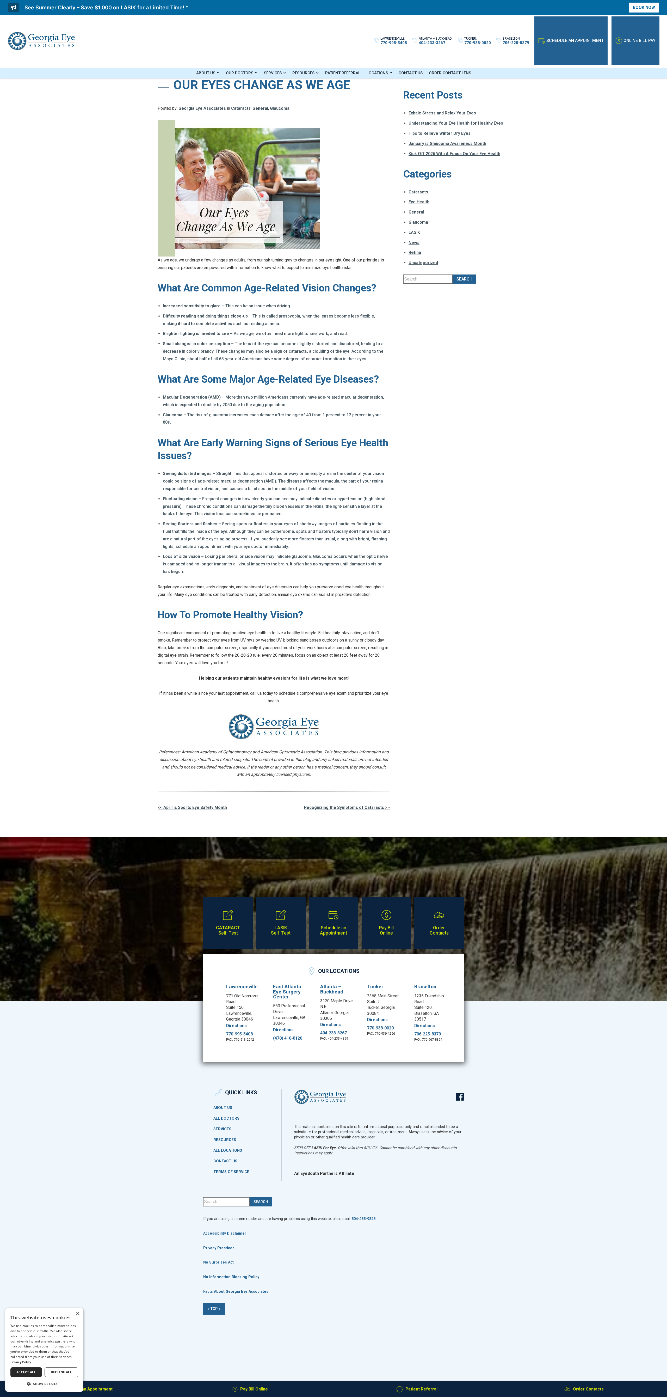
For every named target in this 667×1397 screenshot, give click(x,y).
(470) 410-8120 (287, 1038)
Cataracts (241, 108)
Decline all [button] (61, 1372)
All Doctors (226, 1119)
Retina (415, 252)
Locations (377, 73)
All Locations (227, 1151)
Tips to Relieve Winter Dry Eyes (440, 133)
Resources (303, 73)
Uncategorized (423, 262)
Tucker (375, 987)
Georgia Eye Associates (202, 108)
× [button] (77, 1314)
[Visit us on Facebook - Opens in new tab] (460, 1097)
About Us (205, 73)
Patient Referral (342, 73)
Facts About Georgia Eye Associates (235, 1291)
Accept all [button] (26, 1372)
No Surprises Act (218, 1262)
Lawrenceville (242, 987)
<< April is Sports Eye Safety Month (192, 807)
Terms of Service (231, 1172)
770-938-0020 (380, 1028)
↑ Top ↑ (214, 1309)
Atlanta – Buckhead (331, 989)
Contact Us (411, 73)
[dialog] (44, 1350)
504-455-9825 (363, 1219)
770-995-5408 (239, 1034)
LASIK (414, 232)
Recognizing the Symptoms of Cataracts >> (347, 807)
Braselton (425, 987)
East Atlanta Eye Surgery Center (287, 991)
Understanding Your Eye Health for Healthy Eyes (456, 123)
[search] (464, 279)
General (260, 108)
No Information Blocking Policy (231, 1277)
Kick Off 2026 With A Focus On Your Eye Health (454, 153)
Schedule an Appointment (575, 40)
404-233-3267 (333, 1033)
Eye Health (419, 201)
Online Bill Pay (639, 40)
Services (273, 73)
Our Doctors (239, 73)
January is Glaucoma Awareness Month (447, 143)
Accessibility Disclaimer (224, 1233)
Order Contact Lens (450, 73)
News (414, 242)
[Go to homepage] (41, 40)
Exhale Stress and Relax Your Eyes (442, 113)
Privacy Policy (20, 1362)
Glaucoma (279, 108)
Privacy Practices (218, 1248)
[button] (44, 1384)
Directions (236, 1026)
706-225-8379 (427, 1034)
